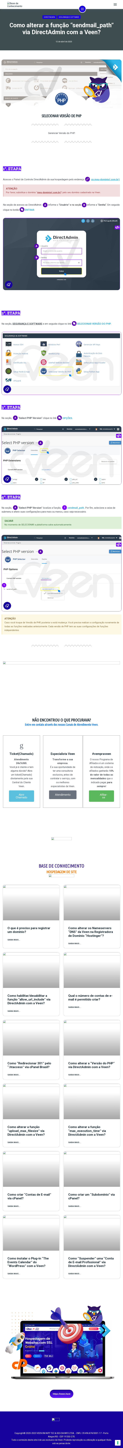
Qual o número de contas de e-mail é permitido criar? (90, 997)
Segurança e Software (69, 17)
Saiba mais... (14, 940)
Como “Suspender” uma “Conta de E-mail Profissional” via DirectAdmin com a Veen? (91, 1262)
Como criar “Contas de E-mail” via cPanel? (29, 1196)
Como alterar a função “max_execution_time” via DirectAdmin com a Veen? (87, 1130)
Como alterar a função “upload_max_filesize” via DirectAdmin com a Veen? (26, 1130)
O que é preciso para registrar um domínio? (29, 930)
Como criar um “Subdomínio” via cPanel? (91, 1196)
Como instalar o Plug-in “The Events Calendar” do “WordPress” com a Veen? (28, 1262)
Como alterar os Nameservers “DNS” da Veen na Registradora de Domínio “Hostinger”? (90, 931)
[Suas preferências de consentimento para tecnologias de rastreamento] (118, 1443)
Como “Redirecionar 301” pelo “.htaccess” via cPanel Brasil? (29, 1065)
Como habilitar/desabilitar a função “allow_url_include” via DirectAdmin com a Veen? (29, 999)
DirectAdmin (49, 17)
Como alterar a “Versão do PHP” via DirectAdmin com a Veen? (91, 1065)
